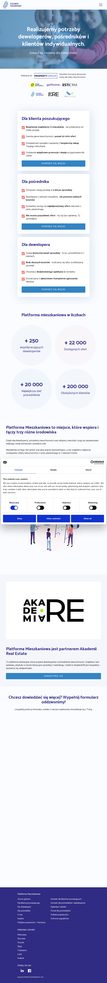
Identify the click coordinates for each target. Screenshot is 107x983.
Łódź (19, 954)
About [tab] (88, 470)
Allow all (87, 518)
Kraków (20, 958)
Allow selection (54, 518)
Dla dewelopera (24, 907)
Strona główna (23, 899)
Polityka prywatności (60, 914)
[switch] (40, 508)
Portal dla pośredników (61, 911)
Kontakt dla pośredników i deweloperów (68, 903)
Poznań (20, 942)
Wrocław (21, 938)
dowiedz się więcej (53, 163)
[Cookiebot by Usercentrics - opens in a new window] (92, 462)
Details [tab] (53, 470)
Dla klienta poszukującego (28, 903)
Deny (19, 518)
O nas (20, 914)
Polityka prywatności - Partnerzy (31, 922)
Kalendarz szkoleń (58, 907)
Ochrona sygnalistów (60, 918)
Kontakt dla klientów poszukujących (66, 899)
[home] (12, 5)
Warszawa (21, 935)
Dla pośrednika (23, 911)
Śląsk (19, 946)
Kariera (20, 918)
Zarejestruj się (53, 676)
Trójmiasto (22, 950)
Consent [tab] (18, 470)
